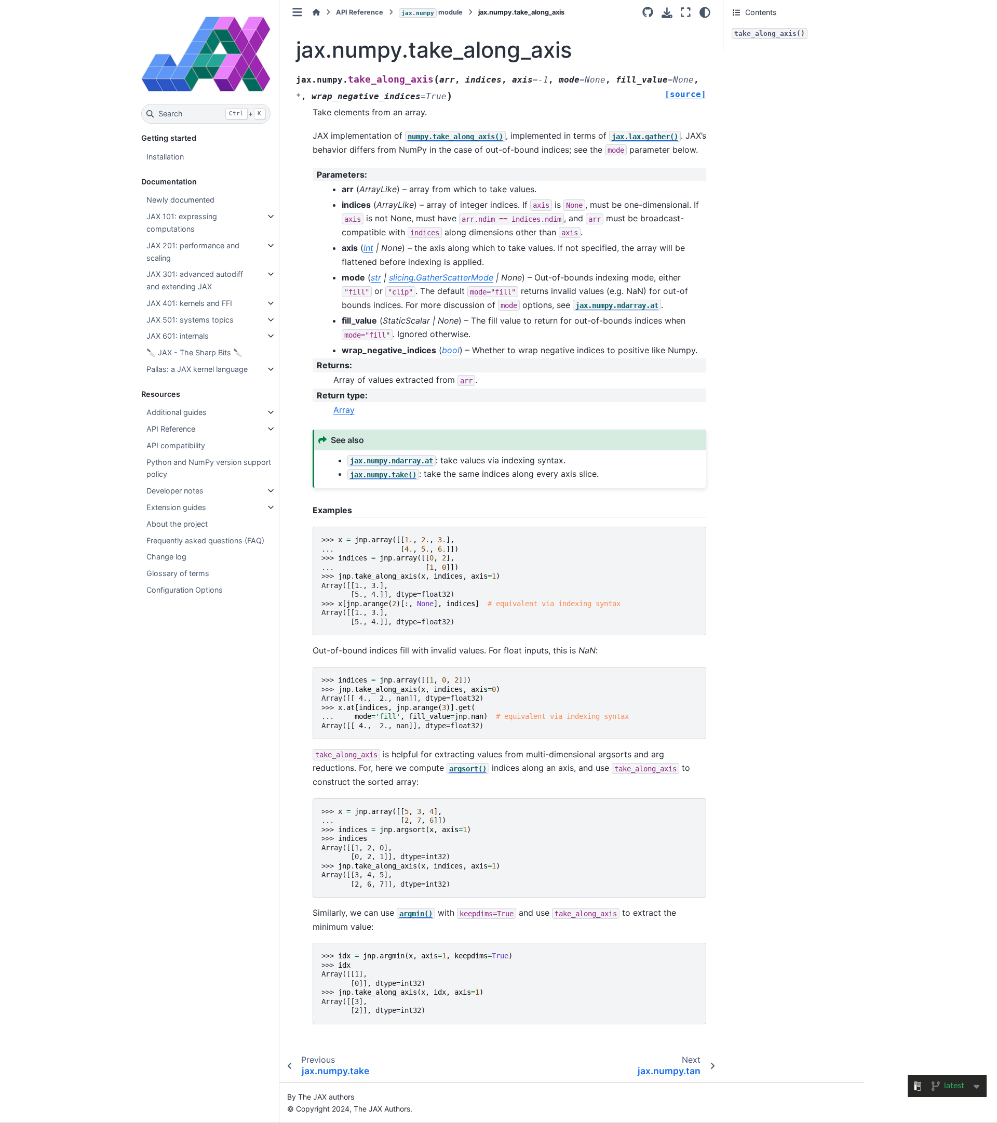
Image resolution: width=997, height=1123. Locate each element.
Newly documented (180, 199)
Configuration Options (184, 589)
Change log (166, 556)
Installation (165, 156)
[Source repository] (647, 12)
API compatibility (175, 445)
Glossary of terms (177, 573)
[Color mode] (705, 12)
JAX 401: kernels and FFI (189, 303)
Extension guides (176, 507)
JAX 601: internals (177, 335)
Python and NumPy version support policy (208, 468)
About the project (177, 523)
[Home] (316, 12)
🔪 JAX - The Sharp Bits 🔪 (194, 352)
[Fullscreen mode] (685, 12)
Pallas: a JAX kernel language (197, 369)
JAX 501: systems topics (190, 319)
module (432, 12)
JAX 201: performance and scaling (192, 251)
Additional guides (176, 412)
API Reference (170, 428)
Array (344, 410)
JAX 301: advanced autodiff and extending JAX (194, 280)
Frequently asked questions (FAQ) (205, 540)
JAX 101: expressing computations (181, 222)
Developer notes (175, 490)
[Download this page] (667, 12)
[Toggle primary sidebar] (297, 12)
